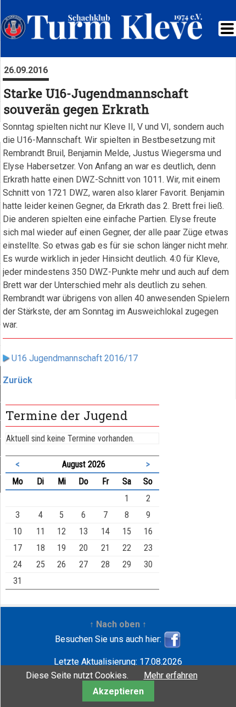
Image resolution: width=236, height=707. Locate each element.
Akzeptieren (118, 691)
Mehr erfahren (171, 675)
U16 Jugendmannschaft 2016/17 (75, 358)
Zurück (17, 380)
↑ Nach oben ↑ (118, 624)
